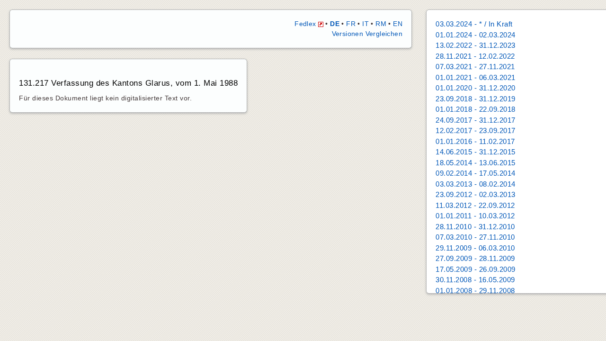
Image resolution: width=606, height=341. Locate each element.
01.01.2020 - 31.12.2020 (476, 88)
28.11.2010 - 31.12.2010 (475, 227)
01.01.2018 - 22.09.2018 (476, 109)
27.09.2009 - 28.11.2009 (475, 258)
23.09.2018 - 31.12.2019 (476, 99)
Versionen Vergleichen (367, 33)
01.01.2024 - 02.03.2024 (476, 35)
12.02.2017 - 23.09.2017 (476, 130)
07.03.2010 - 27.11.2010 (475, 237)
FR (351, 23)
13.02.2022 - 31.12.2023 (476, 45)
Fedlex (306, 23)
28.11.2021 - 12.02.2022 (475, 56)
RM (380, 23)
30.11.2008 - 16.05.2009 (475, 280)
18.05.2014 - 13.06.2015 (476, 163)
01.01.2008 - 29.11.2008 (475, 291)
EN (397, 23)
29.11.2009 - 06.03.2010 (475, 248)
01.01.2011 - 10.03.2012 (475, 216)
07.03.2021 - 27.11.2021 (475, 67)
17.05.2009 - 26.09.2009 (476, 269)
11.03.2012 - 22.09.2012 (475, 205)
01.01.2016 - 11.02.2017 (475, 141)
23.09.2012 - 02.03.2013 (476, 194)
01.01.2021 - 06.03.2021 (476, 77)
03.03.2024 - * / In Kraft (474, 24)
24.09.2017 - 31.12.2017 (476, 120)
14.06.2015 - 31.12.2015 (476, 152)
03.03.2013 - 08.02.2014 (476, 184)
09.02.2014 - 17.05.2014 (476, 173)
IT (365, 23)
